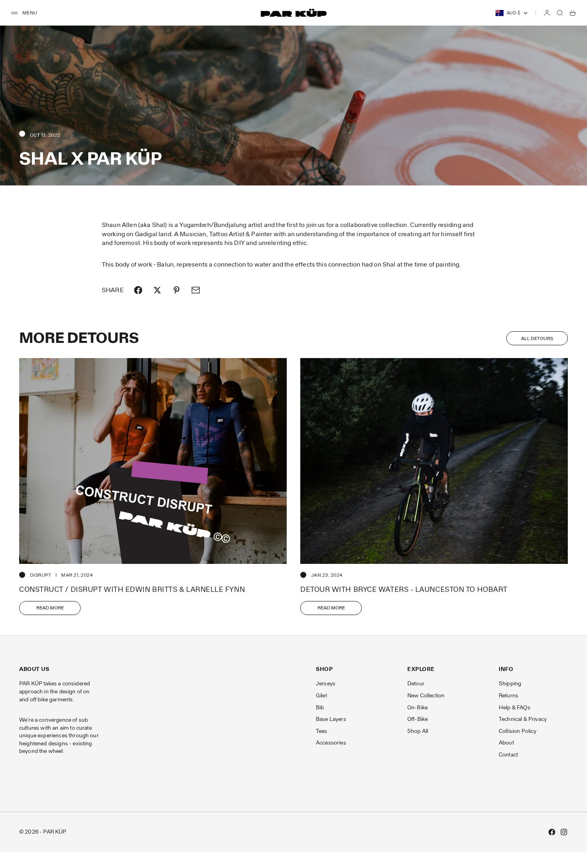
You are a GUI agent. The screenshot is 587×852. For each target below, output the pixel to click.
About (506, 742)
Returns (508, 695)
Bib (320, 707)
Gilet (321, 695)
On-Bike (417, 707)
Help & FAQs (514, 707)
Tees (321, 731)
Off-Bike (417, 719)
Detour (415, 683)
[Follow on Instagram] (564, 832)
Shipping (510, 683)
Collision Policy (518, 731)
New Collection (425, 695)
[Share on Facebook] (138, 290)
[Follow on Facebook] (552, 832)
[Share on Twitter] (157, 290)
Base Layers (331, 719)
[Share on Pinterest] (176, 290)
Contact (508, 754)
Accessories (331, 742)
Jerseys (325, 683)
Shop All (417, 731)
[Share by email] (195, 290)
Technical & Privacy (523, 719)
